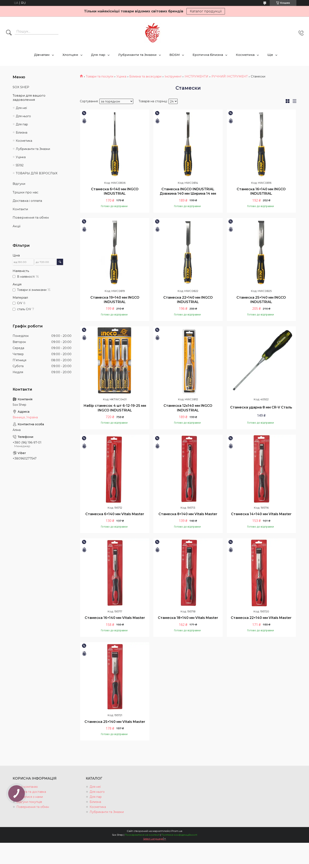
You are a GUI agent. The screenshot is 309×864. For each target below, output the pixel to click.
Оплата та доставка (31, 792)
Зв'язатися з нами (29, 797)
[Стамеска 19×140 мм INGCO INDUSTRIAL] (114, 252)
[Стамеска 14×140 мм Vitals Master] (261, 469)
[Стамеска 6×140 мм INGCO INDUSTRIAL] (114, 144)
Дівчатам (42, 55)
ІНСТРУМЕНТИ (196, 76)
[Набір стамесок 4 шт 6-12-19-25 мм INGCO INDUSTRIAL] (114, 360)
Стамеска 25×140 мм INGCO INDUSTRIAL (261, 299)
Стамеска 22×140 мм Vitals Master (261, 618)
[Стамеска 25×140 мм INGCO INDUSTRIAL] (261, 252)
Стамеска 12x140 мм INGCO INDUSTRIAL (188, 408)
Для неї (21, 108)
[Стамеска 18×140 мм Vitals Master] (188, 573)
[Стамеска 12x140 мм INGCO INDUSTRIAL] (188, 360)
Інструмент (173, 76)
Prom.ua (176, 830)
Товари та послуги (99, 76)
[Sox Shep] (152, 32)
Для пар (98, 55)
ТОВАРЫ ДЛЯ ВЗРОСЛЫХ (36, 173)
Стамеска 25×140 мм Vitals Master (115, 722)
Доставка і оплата (27, 201)
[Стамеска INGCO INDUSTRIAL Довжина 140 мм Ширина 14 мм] (188, 144)
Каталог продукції (206, 11)
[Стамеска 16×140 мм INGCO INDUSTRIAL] (261, 144)
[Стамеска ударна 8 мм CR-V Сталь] (261, 360)
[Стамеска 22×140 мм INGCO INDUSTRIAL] (188, 252)
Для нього (23, 116)
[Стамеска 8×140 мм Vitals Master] (188, 469)
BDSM (174, 55)
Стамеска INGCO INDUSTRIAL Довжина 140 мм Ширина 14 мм (188, 191)
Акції (16, 226)
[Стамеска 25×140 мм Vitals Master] (114, 676)
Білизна (21, 132)
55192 (20, 165)
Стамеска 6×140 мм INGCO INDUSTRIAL (115, 191)
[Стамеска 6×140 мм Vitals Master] (114, 469)
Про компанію (27, 787)
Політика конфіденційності (179, 834)
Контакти (20, 209)
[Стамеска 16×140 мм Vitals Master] (114, 573)
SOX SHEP (21, 87)
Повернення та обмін (31, 217)
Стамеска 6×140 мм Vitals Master (114, 514)
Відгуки (19, 184)
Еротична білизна (208, 55)
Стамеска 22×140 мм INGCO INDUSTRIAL (188, 299)
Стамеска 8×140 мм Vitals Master (187, 514)
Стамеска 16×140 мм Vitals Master (115, 618)
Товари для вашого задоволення (29, 97)
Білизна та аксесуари (145, 76)
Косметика (245, 55)
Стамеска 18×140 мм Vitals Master (188, 618)
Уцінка (121, 76)
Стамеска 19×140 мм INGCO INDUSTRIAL (114, 299)
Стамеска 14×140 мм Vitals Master (261, 514)
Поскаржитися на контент (142, 834)
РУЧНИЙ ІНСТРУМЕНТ (229, 76)
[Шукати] (8, 33)
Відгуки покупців (29, 802)
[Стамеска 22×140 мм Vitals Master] (261, 573)
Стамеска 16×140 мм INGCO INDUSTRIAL (261, 191)
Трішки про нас (25, 192)
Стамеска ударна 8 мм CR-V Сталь (261, 407)
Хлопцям (70, 55)
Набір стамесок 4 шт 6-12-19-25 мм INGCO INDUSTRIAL (114, 408)
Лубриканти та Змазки (137, 55)
